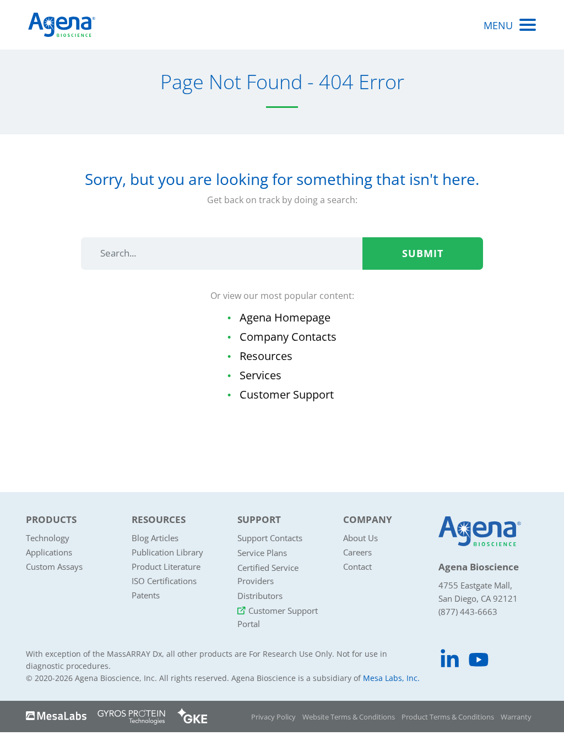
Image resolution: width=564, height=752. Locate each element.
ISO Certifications (164, 580)
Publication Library (167, 552)
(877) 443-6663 (467, 611)
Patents (146, 595)
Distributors (260, 595)
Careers (357, 552)
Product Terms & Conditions (448, 717)
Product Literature (166, 566)
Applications (49, 552)
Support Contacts (269, 537)
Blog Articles (155, 537)
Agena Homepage (285, 317)
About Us (360, 537)
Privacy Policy (273, 717)
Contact (357, 566)
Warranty (516, 717)
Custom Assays (54, 566)
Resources (266, 355)
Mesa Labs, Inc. (391, 678)
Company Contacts (288, 336)
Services (260, 375)
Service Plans (262, 552)
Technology (47, 537)
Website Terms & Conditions (348, 717)
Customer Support (287, 394)
